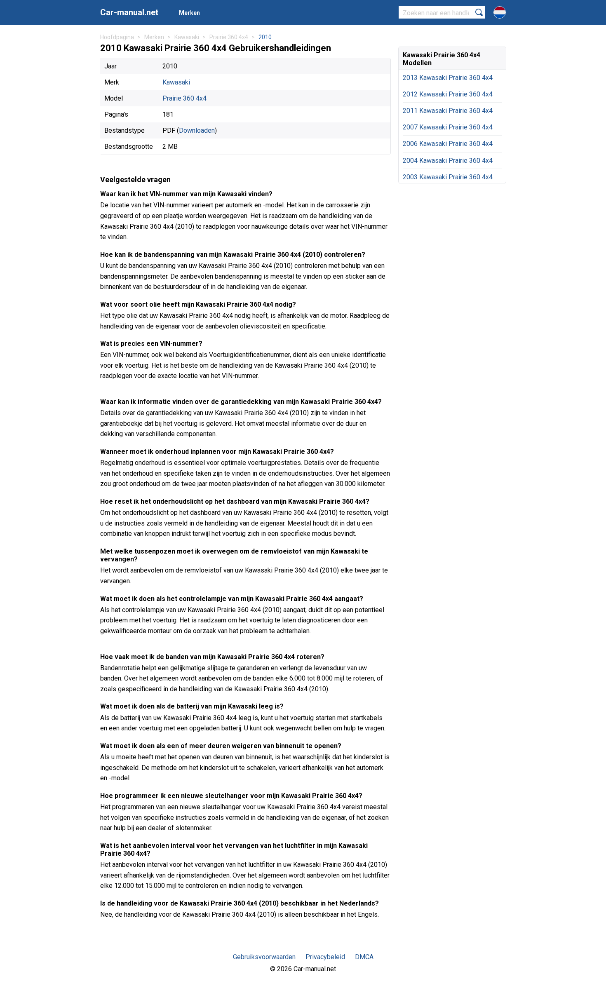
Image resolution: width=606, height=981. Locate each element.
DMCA (364, 957)
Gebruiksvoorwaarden (264, 957)
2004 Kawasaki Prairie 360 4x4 (448, 160)
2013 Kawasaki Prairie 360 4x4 (448, 78)
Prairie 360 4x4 (184, 98)
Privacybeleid (325, 957)
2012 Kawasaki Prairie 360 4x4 (448, 94)
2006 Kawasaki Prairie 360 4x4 (448, 144)
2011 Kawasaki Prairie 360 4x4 (448, 111)
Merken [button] (189, 12)
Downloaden (197, 130)
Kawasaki (176, 82)
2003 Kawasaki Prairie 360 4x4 (448, 177)
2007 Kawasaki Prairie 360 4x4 (448, 127)
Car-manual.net (129, 12)
